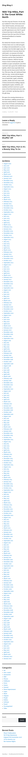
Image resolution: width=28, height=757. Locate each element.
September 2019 (8, 338)
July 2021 (6, 292)
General (6, 687)
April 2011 (6, 551)
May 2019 (6, 347)
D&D (5, 677)
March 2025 (7, 199)
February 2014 (8, 479)
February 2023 (8, 252)
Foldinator (7, 681)
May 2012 (6, 524)
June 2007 (7, 648)
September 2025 (8, 187)
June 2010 (6, 572)
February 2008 (8, 631)
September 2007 (8, 641)
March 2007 (7, 654)
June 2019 (6, 345)
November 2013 (8, 486)
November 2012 (8, 511)
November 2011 (8, 536)
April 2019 (7, 349)
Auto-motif (7, 672)
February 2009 (8, 606)
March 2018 (7, 376)
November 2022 (8, 258)
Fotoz (5, 683)
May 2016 (6, 422)
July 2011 (6, 545)
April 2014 (7, 475)
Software (6, 702)
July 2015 (6, 443)
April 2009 (7, 601)
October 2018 (7, 361)
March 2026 (7, 174)
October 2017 (7, 387)
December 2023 (8, 231)
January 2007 (7, 658)
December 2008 (8, 610)
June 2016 (6, 420)
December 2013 (8, 484)
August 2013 (7, 492)
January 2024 (7, 229)
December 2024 (8, 206)
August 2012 (7, 517)
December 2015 (8, 433)
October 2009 (8, 589)
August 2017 (7, 391)
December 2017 (8, 382)
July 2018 (6, 368)
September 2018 (8, 363)
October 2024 (8, 210)
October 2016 (7, 412)
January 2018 (7, 380)
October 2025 (8, 184)
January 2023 (7, 254)
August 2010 (7, 568)
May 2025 (6, 195)
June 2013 (6, 496)
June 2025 (7, 193)
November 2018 (8, 359)
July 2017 (6, 393)
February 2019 (8, 353)
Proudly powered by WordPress (16, 754)
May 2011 (6, 549)
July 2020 (6, 317)
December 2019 (8, 332)
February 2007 (8, 656)
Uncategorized (8, 706)
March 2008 (7, 629)
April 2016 (7, 425)
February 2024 (8, 227)
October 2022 (8, 260)
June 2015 (6, 446)
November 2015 (8, 435)
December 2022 (8, 256)
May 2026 (7, 170)
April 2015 (7, 450)
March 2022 (7, 275)
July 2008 (6, 620)
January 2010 (7, 582)
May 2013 (6, 498)
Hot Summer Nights (10, 741)
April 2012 (7, 526)
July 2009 (6, 595)
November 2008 (8, 612)
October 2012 (7, 513)
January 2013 (7, 507)
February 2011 (8, 555)
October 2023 (8, 235)
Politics (6, 700)
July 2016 (6, 418)
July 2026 (6, 166)
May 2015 (6, 448)
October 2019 (7, 336)
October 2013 (7, 488)
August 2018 (7, 366)
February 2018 (8, 378)
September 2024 (8, 212)
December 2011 (8, 534)
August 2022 (7, 264)
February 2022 (8, 277)
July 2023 (6, 241)
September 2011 (8, 540)
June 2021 (6, 294)
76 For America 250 (9, 739)
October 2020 (8, 311)
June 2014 (6, 471)
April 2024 (7, 222)
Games (6, 685)
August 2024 (7, 214)
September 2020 (8, 313)
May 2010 (6, 574)
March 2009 (7, 604)
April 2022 (7, 273)
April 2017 (6, 399)
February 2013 (8, 505)
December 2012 (8, 509)
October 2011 (7, 538)
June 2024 (7, 218)
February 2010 (8, 580)
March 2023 (7, 250)
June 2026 (7, 168)
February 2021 (8, 302)
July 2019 (6, 342)
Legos (5, 691)
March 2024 (7, 224)
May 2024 (6, 220)
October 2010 (7, 564)
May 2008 (6, 625)
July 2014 (6, 469)
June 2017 (6, 395)
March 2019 (7, 351)
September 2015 (8, 439)
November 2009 (8, 587)
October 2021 (7, 286)
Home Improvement (10, 689)
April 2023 (7, 248)
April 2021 (7, 298)
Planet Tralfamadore (10, 733)
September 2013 (8, 490)
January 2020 (7, 330)
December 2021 (8, 281)
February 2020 (8, 328)
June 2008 (7, 623)
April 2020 (7, 323)
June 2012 (6, 521)
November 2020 (8, 309)
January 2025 (7, 203)
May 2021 (6, 296)
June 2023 (7, 243)
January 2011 (7, 557)
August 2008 (7, 618)
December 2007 (8, 635)
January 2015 (7, 456)
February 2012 (8, 530)
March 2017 (7, 401)
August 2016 (7, 416)
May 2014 (6, 473)
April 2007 (7, 652)
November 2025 (8, 182)
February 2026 (8, 176)
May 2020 (6, 321)
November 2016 (8, 410)
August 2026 (7, 163)
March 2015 (7, 452)
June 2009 (7, 597)
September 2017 (8, 389)
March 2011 (7, 553)
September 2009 (9, 591)
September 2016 (8, 414)
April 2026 (7, 172)
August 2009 (7, 593)
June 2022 (7, 269)
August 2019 (7, 340)
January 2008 (7, 633)
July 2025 (6, 191)
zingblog (4, 111)
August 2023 (7, 239)
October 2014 (7, 462)
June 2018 (6, 370)
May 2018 (6, 372)
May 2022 (6, 271)
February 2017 (8, 403)
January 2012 (7, 532)
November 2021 (8, 283)
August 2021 (7, 290)
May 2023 (6, 246)
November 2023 (8, 233)
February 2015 (8, 454)
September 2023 (8, 237)
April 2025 (7, 197)
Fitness (6, 679)
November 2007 (8, 637)
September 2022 (8, 262)
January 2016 (7, 431)
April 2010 (7, 576)
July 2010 (6, 570)
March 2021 (7, 300)
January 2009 (8, 608)
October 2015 (7, 437)
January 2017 (7, 406)
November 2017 (8, 385)
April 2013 (6, 500)
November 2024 (8, 208)
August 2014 (7, 467)
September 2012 (8, 515)
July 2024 (6, 216)
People (6, 698)
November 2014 (8, 460)
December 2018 (8, 357)
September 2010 (8, 566)
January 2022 (7, 279)
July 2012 (6, 519)
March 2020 (7, 326)
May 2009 (7, 599)
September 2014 (8, 465)
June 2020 (7, 319)
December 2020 (8, 307)
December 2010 (8, 559)
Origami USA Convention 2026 (13, 737)
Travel (16, 111)
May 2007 (6, 650)
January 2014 (7, 481)
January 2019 (7, 355)
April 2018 (7, 374)
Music (5, 693)
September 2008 (8, 616)
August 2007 (7, 644)
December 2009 (8, 585)
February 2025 (8, 201)
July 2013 (6, 494)
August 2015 (7, 441)
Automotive (7, 674)
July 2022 (6, 267)
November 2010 (8, 561)
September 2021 (8, 288)
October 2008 (8, 614)
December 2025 (8, 180)
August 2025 (7, 189)
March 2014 (7, 477)
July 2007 (6, 646)
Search (4, 717)
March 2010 (7, 578)
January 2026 (8, 178)
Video (5, 708)
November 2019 (8, 334)
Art (5, 670)
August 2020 (7, 315)
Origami (6, 695)
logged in (12, 122)
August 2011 (7, 542)
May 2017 (6, 397)
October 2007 (8, 639)
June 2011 (6, 547)
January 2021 (7, 305)
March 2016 (7, 427)
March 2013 (7, 502)
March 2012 (7, 528)
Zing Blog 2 (7, 5)
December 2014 (8, 458)
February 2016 (8, 429)
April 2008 (7, 627)
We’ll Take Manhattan (10, 735)
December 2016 (8, 408)
